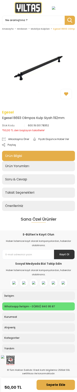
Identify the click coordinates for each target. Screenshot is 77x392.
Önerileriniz (14, 205)
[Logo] (28, 7)
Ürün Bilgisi (13, 155)
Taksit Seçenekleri (19, 192)
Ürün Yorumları (17, 166)
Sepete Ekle (55, 384)
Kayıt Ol (64, 254)
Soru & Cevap (16, 179)
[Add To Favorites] (66, 94)
